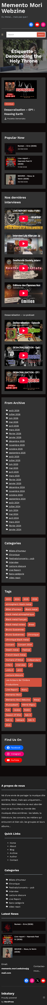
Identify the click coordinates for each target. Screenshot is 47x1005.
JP (30, 665)
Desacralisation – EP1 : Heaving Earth (19, 112)
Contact (14, 860)
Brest (31, 624)
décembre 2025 (17, 441)
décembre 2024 (17, 487)
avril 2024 (14, 518)
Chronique (9, 104)
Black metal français (16, 619)
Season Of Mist (13, 715)
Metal (37, 699)
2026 (34, 599)
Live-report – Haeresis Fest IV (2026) (25, 161)
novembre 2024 (17, 491)
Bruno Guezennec (15, 629)
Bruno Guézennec (15, 634)
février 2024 (15, 525)
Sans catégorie (16, 574)
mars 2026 (14, 429)
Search (41, 34)
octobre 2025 (16, 449)
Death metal (12, 650)
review (17, 710)
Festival (26, 650)
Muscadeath (12, 704)
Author (13, 856)
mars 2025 (14, 476)
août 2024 (14, 502)
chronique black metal (17, 639)
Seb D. (9, 720)
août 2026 (14, 410)
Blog (12, 849)
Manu (24, 689)
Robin (27, 710)
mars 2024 (14, 522)
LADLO (9, 670)
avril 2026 (14, 426)
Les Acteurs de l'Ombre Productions (18, 682)
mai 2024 (13, 514)
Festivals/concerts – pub (21, 558)
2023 (8, 599)
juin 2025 (13, 464)
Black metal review (15, 624)
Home (13, 843)
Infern (9, 665)
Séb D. (31, 720)
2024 (17, 599)
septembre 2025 (17, 452)
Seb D (28, 715)
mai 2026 (13, 422)
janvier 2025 (15, 483)
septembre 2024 (17, 499)
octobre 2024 (16, 495)
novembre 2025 (17, 445)
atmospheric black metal (18, 604)
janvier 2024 (15, 529)
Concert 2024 (25, 644)
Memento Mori (13, 694)
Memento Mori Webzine (21, 8)
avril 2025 (14, 472)
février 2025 (15, 479)
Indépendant (33, 660)
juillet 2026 (14, 414)
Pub (8, 710)
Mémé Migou (28, 704)
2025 (26, 599)
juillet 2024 (14, 506)
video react (14, 577)
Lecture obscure (17, 566)
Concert (10, 644)
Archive (13, 853)
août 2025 (14, 456)
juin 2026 (13, 418)
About (13, 846)
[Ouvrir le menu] (44, 997)
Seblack (20, 720)
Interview (13, 562)
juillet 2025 (14, 460)
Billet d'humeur (14, 609)
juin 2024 (13, 510)
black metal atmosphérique (20, 614)
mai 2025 (13, 468)
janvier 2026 (15, 437)
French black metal (16, 655)
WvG (8, 725)
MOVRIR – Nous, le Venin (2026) (26, 177)
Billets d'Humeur (17, 551)
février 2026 (15, 433)
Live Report (15, 570)
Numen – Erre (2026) (27, 146)
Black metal (31, 609)
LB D (19, 670)
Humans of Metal (14, 660)
